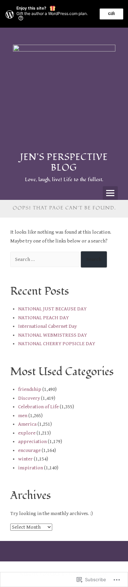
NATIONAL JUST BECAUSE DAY (52, 309)
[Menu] (110, 193)
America (27, 424)
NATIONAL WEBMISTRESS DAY (52, 335)
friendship (29, 389)
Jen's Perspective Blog (64, 162)
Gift (111, 14)
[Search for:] (45, 259)
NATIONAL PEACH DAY (43, 318)
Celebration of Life (38, 407)
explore (26, 433)
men (22, 416)
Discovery (29, 398)
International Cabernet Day (47, 326)
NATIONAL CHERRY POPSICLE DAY (56, 344)
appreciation (32, 441)
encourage (29, 450)
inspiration (30, 468)
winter (25, 459)
